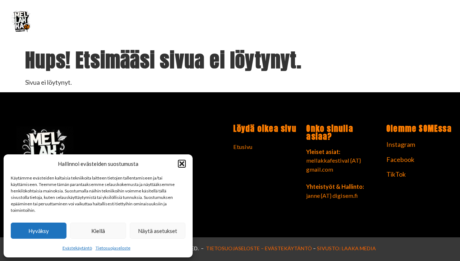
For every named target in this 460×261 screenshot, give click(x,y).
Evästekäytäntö (77, 248)
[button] (181, 163)
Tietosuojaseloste (113, 248)
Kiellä (98, 231)
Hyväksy (38, 231)
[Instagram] (446, 22)
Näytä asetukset (157, 231)
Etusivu (390, 23)
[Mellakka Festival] (79, 22)
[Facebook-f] (429, 22)
